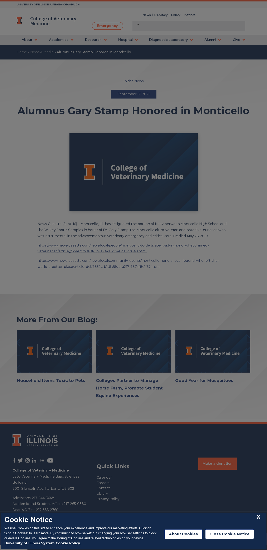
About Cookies (183, 534)
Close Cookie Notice (229, 534)
